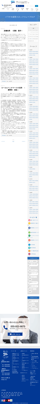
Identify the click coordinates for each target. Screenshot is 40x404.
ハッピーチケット (35, 368)
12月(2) (30, 68)
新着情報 (31, 377)
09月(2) (30, 61)
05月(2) (30, 53)
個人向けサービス (33, 297)
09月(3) (30, 79)
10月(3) (36, 68)
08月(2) (30, 51)
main (13, 141)
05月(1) (33, 72)
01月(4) (33, 102)
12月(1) (30, 78)
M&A (29, 267)
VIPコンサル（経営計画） (32, 261)
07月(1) (33, 180)
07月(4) (33, 195)
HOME (3, 8)
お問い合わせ (20, 6)
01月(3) (36, 83)
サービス (8, 9)
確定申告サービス (31, 303)
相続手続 (23, 376)
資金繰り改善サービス (32, 289)
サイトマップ (32, 385)
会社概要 (22, 9)
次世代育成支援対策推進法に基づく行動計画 (35, 358)
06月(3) (36, 51)
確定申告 (23, 375)
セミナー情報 (32, 370)
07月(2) (33, 51)
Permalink (4, 81)
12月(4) (30, 209)
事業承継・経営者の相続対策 (32, 264)
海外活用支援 (33, 247)
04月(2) (33, 53)
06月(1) (30, 188)
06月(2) (30, 62)
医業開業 (29, 279)
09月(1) (36, 106)
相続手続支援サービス (35, 232)
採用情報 (27, 9)
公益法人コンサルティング (32, 270)
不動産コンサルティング (32, 276)
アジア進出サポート (25, 370)
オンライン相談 (37, 9)
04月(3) (36, 91)
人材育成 (33, 254)
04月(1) (36, 100)
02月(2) (30, 55)
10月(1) (30, 201)
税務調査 (29, 291)
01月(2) (33, 55)
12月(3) (30, 59)
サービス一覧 (33, 217)
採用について (32, 372)
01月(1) (33, 138)
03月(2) (36, 53)
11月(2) (33, 59)
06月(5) (33, 203)
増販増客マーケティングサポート (32, 274)
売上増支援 (33, 244)
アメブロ (33, 365)
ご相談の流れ (13, 9)
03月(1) (30, 92)
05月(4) (36, 203)
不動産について (33, 373)
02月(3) (33, 64)
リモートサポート (32, 9)
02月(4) (33, 157)
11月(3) (30, 106)
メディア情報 (34, 361)
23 (31, 38)
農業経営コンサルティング (32, 286)
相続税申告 (23, 378)
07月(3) (36, 134)
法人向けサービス (33, 258)
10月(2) (36, 59)
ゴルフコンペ (34, 366)
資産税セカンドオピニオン (32, 309)
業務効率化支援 (15, 372)
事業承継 (23, 364)
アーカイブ (33, 46)
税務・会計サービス (34, 220)
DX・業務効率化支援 (34, 250)
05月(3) (33, 146)
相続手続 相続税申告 (32, 306)
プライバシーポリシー (34, 380)
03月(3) (36, 117)
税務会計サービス (15, 353)
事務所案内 (32, 351)
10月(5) (36, 209)
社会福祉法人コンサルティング (32, 283)
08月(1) (33, 61)
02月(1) (33, 190)
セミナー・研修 (17, 9)
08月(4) (33, 115)
